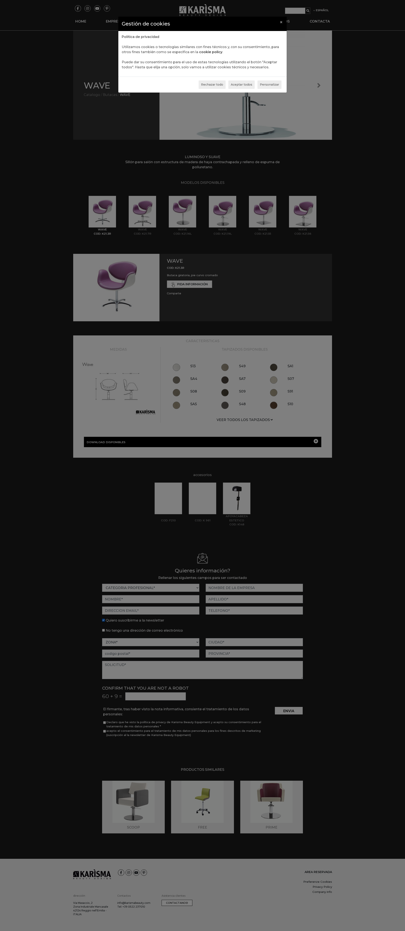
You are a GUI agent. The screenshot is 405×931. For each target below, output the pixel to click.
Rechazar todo (212, 84)
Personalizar (269, 84)
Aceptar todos (241, 84)
